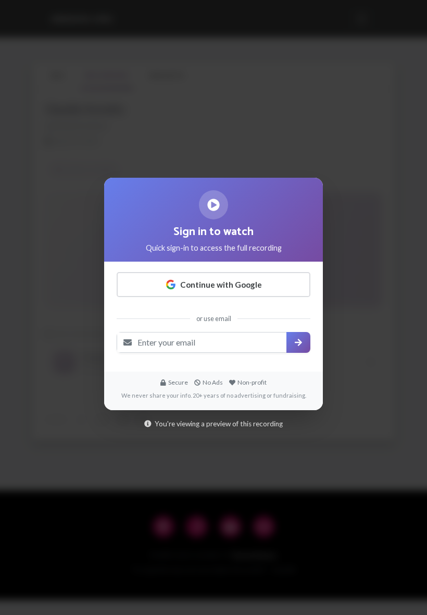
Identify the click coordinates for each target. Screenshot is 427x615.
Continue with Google (221, 284)
